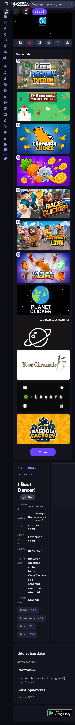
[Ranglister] (5, 58)
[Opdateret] (5, 40)
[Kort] (5, 108)
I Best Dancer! (26, 475)
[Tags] (5, 159)
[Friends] (6, 11)
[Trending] (5, 34)
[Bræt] (5, 79)
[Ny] (5, 28)
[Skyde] (5, 126)
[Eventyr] (5, 85)
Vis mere (45, 452)
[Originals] (5, 46)
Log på (39, 12)
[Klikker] (5, 96)
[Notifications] (25, 11)
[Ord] (5, 114)
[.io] (5, 91)
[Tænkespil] (5, 144)
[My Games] (16, 11)
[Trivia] (5, 150)
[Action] (5, 67)
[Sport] (5, 132)
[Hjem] (5, 16)
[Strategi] (5, 138)
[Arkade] (5, 73)
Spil (20, 468)
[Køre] (5, 102)
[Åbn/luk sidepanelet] (6, 4)
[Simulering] (5, 120)
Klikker (33, 468)
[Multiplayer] (5, 52)
